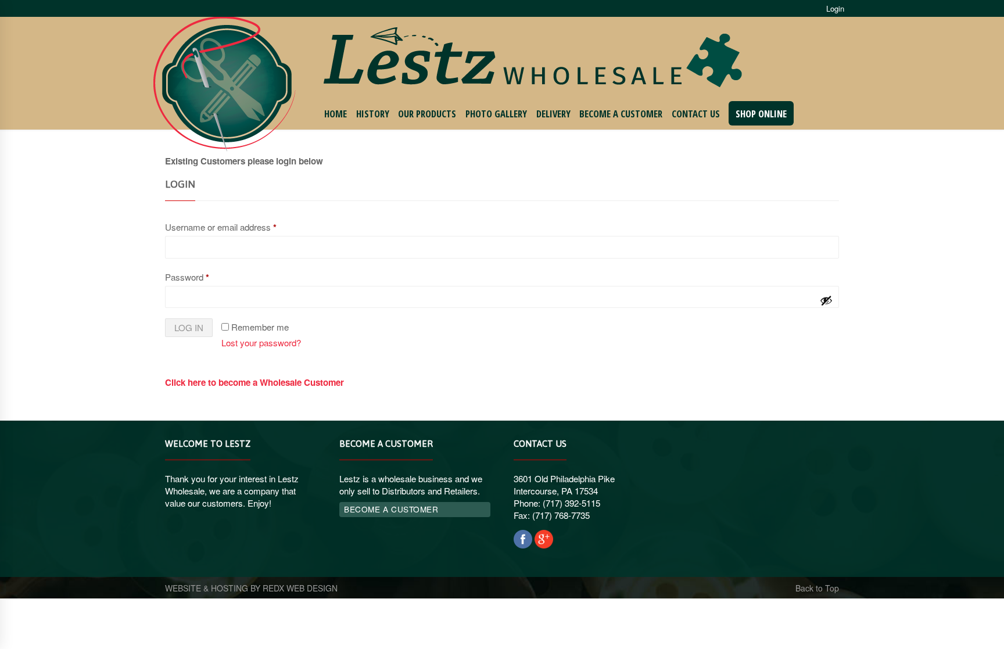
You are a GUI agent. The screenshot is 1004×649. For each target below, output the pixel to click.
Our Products (427, 113)
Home (335, 113)
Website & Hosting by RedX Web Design (251, 588)
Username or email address (221, 227)
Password (187, 277)
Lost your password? (261, 342)
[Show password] (826, 300)
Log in (188, 327)
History (372, 113)
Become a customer (391, 509)
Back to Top (817, 588)
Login (835, 8)
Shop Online (761, 113)
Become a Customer (620, 113)
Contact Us (696, 113)
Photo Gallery (496, 113)
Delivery (553, 113)
